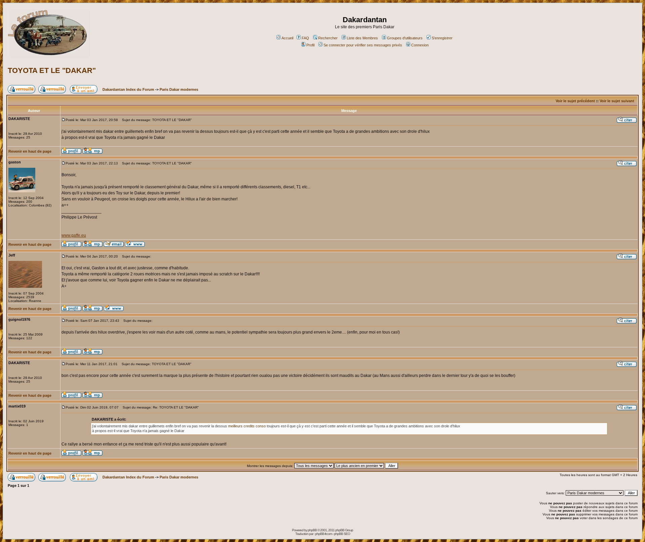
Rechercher (328, 38)
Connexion (420, 45)
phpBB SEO (342, 534)
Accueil (287, 38)
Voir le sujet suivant (617, 101)
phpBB (312, 530)
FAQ (305, 38)
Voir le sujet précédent (575, 101)
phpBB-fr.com (323, 534)
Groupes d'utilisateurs (405, 38)
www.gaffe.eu (73, 235)
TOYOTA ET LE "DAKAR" (52, 70)
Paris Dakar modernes (179, 89)
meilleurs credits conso (247, 426)
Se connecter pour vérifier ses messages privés (363, 45)
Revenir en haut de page (29, 151)
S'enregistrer (442, 38)
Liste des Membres (362, 38)
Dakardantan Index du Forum (128, 89)
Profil (310, 45)
